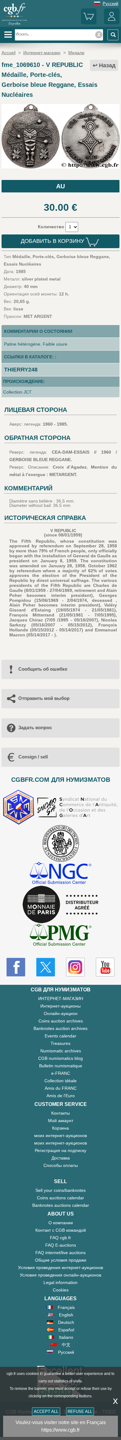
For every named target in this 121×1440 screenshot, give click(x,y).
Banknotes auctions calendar (60, 1205)
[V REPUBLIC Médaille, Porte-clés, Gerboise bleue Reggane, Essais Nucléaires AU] (60, 166)
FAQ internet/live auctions (60, 1252)
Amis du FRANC (61, 1088)
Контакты (60, 1113)
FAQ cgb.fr (60, 1237)
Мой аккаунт (60, 1120)
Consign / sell (33, 756)
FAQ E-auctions (60, 1245)
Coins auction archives (60, 1020)
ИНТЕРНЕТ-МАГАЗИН (60, 998)
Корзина (60, 1128)
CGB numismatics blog (60, 1058)
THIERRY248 (21, 369)
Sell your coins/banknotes (60, 1190)
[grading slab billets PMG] (60, 936)
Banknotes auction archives (60, 1028)
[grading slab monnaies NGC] (60, 873)
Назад (107, 65)
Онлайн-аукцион (61, 1013)
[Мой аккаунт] (111, 23)
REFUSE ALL (80, 1411)
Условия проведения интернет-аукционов (60, 1267)
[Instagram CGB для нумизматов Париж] (75, 967)
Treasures (60, 1043)
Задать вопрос (35, 727)
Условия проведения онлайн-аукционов (60, 1274)
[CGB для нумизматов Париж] (15, 24)
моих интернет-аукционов (60, 1135)
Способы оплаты (60, 1165)
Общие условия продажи (60, 1260)
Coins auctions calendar (60, 1197)
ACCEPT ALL (46, 1411)
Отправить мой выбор (43, 698)
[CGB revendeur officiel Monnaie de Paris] (60, 905)
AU (60, 186)
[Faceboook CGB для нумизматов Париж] (16, 967)
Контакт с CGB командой (60, 1230)
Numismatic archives (60, 1050)
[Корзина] (88, 23)
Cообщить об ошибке (42, 669)
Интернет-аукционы (60, 1005)
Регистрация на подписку (60, 1150)
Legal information (60, 1282)
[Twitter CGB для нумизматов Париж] (45, 967)
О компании (60, 1222)
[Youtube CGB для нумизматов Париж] (105, 967)
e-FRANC (60, 1073)
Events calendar (60, 1035)
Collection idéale (60, 1080)
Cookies (61, 1289)
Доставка (61, 1157)
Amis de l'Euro (61, 1095)
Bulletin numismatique (60, 1065)
